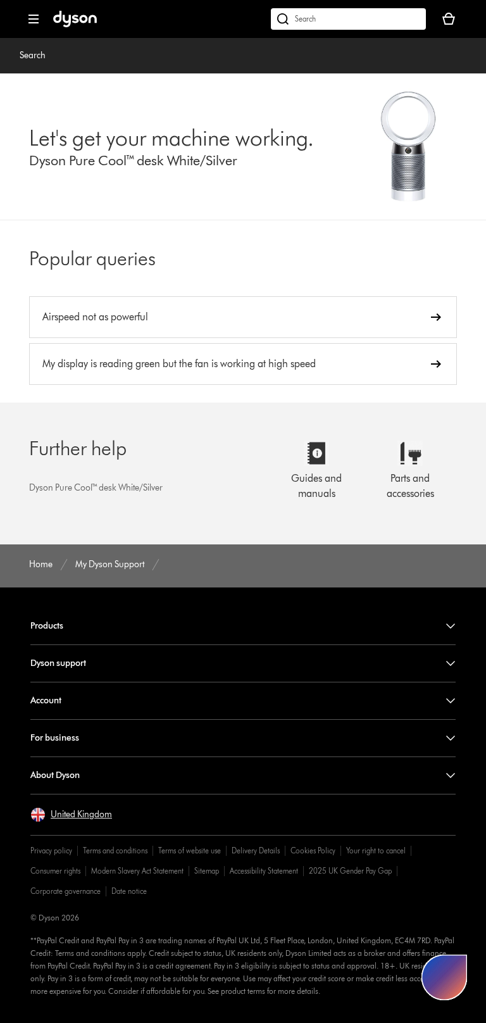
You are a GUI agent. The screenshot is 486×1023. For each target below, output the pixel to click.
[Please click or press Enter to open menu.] (33, 19)
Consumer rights (55, 871)
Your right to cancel (376, 850)
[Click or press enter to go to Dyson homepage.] (75, 24)
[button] (71, 814)
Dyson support (58, 663)
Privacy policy (51, 850)
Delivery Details (256, 850)
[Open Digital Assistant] (444, 977)
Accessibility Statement (264, 871)
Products (46, 625)
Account (45, 700)
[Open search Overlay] (348, 19)
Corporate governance (65, 891)
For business (54, 737)
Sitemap (206, 871)
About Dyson (55, 775)
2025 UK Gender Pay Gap (350, 871)
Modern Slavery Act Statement (137, 871)
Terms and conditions (115, 850)
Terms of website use (189, 850)
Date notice (129, 891)
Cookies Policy (312, 850)
